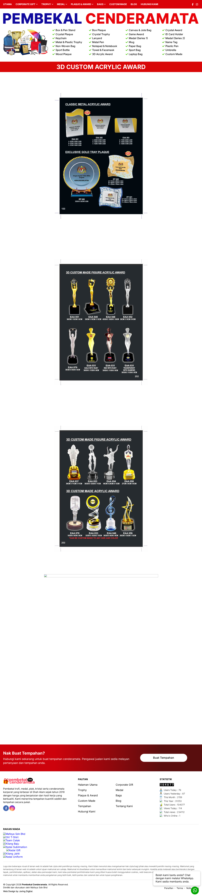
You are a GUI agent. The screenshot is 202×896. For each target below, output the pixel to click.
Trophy (46, 4)
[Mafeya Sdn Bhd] (14, 834)
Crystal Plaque (64, 34)
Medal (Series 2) (175, 38)
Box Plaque (99, 30)
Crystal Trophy (101, 34)
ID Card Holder (174, 34)
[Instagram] (197, 4)
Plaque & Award (81, 4)
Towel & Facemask (103, 50)
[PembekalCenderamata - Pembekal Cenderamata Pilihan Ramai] (101, 18)
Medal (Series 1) (138, 38)
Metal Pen (98, 42)
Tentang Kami (124, 806)
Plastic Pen (171, 46)
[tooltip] (6, 808)
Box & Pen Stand (65, 30)
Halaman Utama (87, 784)
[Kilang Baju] (11, 843)
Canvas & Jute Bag (140, 30)
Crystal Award (173, 30)
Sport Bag (135, 50)
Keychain (61, 38)
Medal (61, 4)
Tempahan (84, 806)
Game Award (136, 34)
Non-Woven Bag (65, 46)
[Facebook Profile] (193, 4)
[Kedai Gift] (13, 850)
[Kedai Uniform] (13, 856)
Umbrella (170, 50)
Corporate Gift (25, 4)
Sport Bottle (63, 50)
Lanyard (97, 38)
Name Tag (171, 42)
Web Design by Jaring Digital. (18, 891)
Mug (131, 42)
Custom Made (118, 4)
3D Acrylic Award (102, 54)
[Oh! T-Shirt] (10, 837)
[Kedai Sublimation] (15, 847)
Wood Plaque (63, 54)
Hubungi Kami (149, 4)
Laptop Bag (136, 54)
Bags (100, 4)
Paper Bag (135, 46)
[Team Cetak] (11, 840)
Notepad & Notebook (104, 46)
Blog (134, 4)
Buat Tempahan (163, 757)
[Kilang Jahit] (11, 853)
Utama (7, 4)
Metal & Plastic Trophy (69, 42)
